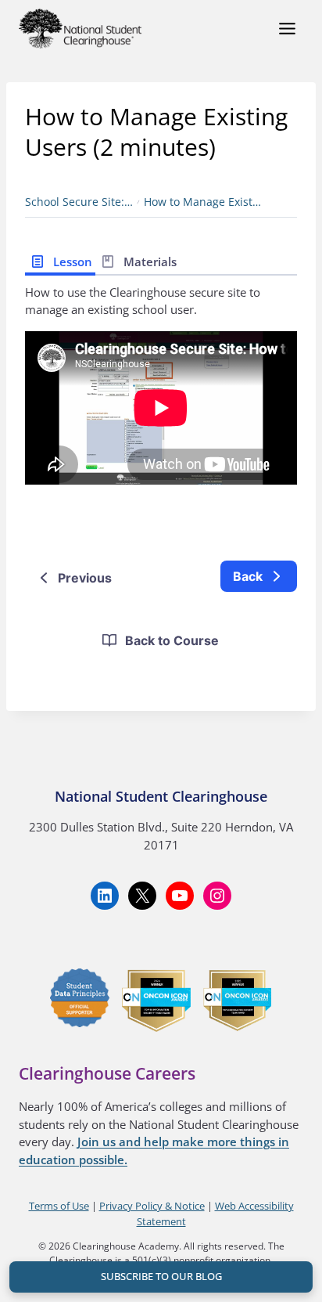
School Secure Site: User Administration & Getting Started (79, 201)
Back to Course (172, 640)
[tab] (60, 260)
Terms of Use (59, 1206)
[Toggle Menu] (287, 29)
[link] (258, 576)
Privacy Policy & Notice (152, 1206)
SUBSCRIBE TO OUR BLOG (161, 1276)
